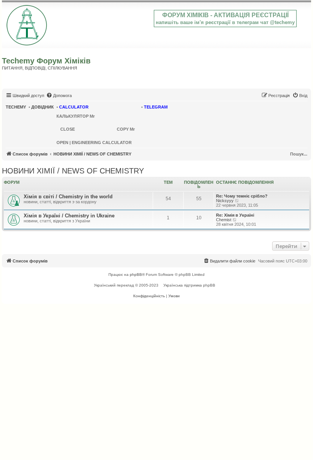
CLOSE (67, 129)
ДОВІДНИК (42, 107)
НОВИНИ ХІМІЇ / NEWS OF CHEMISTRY (73, 171)
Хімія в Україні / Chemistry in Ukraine (69, 216)
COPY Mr (126, 129)
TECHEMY (16, 107)
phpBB (136, 274)
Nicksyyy (225, 200)
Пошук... (298, 154)
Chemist (223, 219)
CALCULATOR (74, 107)
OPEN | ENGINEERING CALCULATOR (94, 142)
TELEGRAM (156, 107)
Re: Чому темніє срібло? (242, 196)
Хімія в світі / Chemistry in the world (68, 196)
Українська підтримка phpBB (189, 285)
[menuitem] (59, 95)
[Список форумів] (27, 23)
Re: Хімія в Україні (235, 215)
